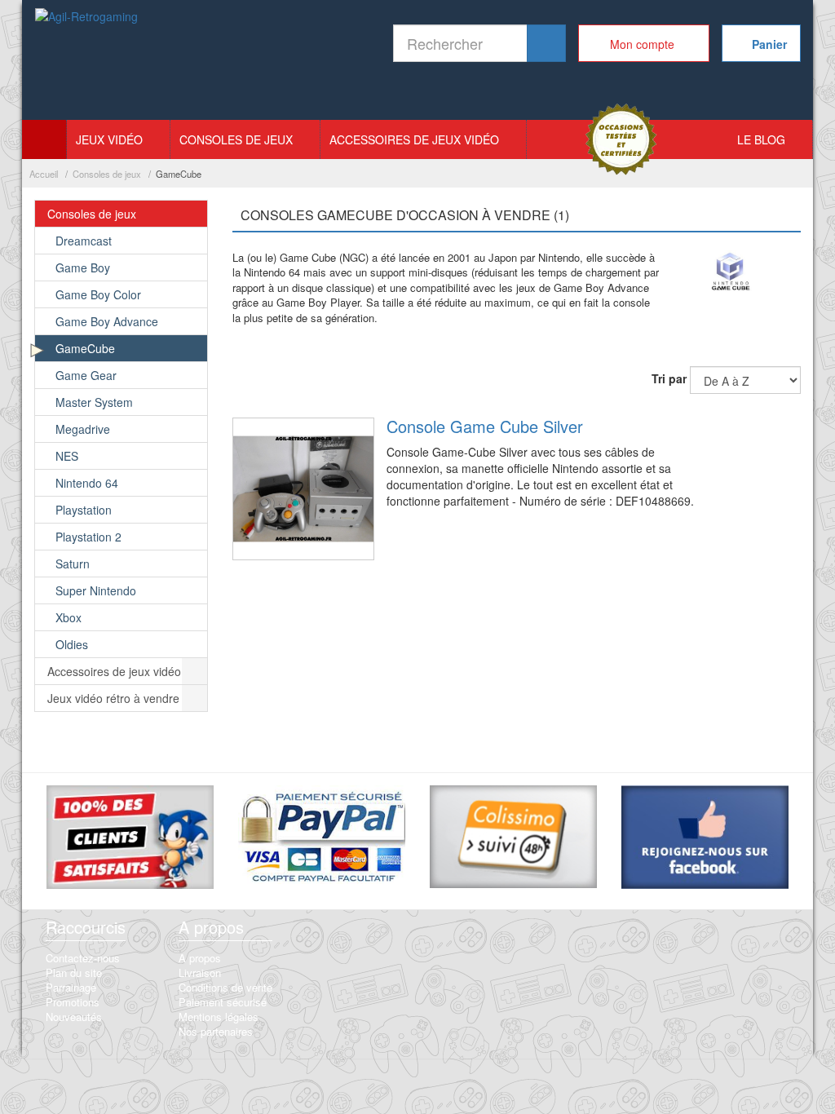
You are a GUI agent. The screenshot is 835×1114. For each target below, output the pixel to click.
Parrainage (71, 987)
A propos (200, 958)
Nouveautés (74, 1016)
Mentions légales (218, 1016)
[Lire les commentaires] (130, 839)
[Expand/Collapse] (195, 214)
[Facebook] (705, 839)
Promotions (72, 1002)
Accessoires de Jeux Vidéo (414, 139)
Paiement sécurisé (223, 1002)
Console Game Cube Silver (485, 426)
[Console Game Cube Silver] (303, 488)
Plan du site (74, 972)
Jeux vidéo (109, 139)
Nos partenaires (216, 1031)
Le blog (761, 139)
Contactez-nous (83, 958)
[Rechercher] (546, 43)
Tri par (669, 378)
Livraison (200, 972)
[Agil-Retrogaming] (88, 61)
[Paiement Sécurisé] (321, 837)
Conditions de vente (225, 987)
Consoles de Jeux (236, 139)
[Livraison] (513, 839)
